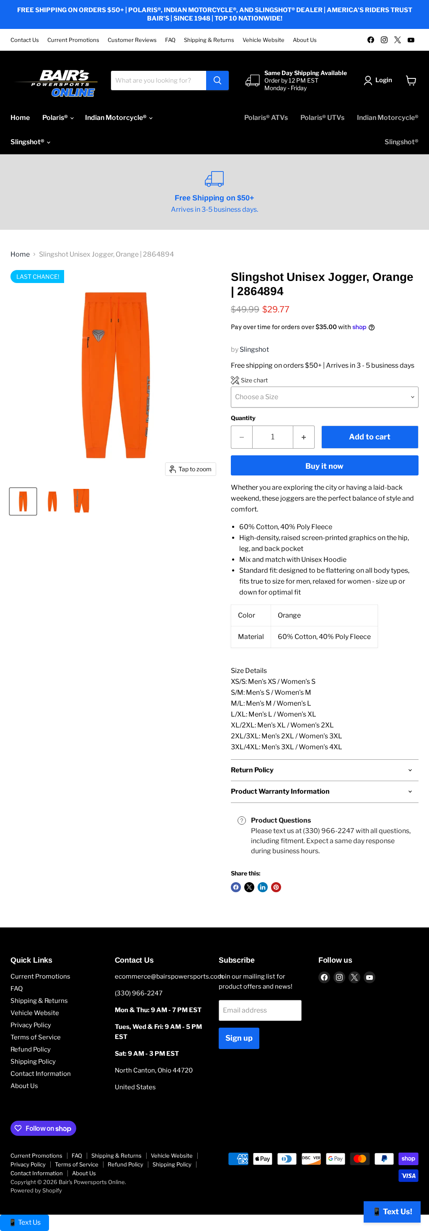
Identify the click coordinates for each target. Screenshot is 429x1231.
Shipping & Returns (209, 40)
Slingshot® (28, 142)
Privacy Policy (30, 1025)
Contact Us (24, 40)
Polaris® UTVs (322, 118)
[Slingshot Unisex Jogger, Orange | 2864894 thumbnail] (23, 501)
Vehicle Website (263, 40)
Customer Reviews (132, 40)
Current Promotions (73, 40)
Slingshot (254, 349)
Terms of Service (35, 1037)
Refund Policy (30, 1049)
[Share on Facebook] (236, 887)
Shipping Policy (33, 1061)
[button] (249, 380)
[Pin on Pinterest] (276, 887)
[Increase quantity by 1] (304, 437)
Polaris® (55, 118)
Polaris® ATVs (266, 118)
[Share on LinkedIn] (263, 887)
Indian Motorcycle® (116, 118)
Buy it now (324, 466)
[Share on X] (249, 887)
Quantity (243, 418)
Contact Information (40, 1074)
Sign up (239, 1038)
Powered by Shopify (36, 1190)
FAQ (170, 40)
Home (20, 118)
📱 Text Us (24, 1222)
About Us (305, 40)
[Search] (217, 80)
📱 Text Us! (392, 1211)
